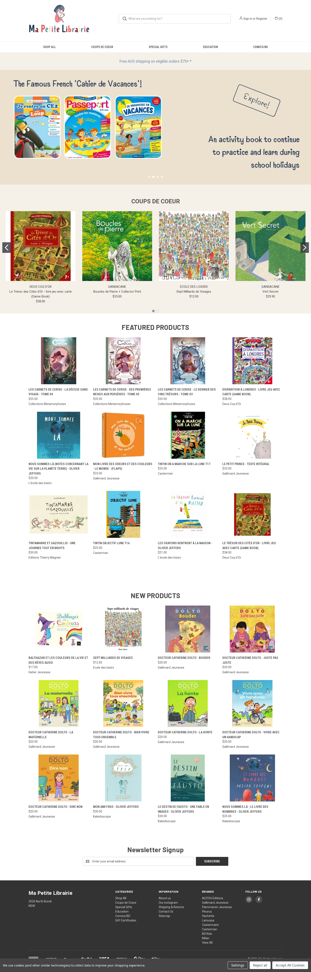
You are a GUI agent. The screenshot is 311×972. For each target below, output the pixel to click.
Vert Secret (270, 291)
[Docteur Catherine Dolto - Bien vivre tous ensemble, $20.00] (123, 703)
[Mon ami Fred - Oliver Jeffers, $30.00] (123, 778)
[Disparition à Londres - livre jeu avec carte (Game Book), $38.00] (252, 360)
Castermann (210, 925)
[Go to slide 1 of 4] (149, 177)
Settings (237, 965)
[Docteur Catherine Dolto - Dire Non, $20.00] (58, 778)
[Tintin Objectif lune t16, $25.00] (123, 514)
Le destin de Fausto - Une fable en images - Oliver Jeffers (183, 809)
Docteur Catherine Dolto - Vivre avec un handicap (250, 734)
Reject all (260, 965)
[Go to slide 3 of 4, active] (158, 177)
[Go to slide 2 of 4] (3, 123)
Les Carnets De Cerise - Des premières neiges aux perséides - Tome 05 (122, 392)
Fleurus (207, 911)
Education (210, 47)
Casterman (209, 929)
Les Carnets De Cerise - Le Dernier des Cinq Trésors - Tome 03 (187, 392)
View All (207, 942)
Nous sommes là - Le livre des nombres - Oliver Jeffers (245, 809)
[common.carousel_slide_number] (155, 127)
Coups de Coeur (102, 47)
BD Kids (207, 933)
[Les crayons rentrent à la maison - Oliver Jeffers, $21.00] (188, 514)
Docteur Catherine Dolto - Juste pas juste (250, 660)
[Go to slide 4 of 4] (307, 123)
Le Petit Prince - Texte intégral (246, 464)
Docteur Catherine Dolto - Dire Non (56, 807)
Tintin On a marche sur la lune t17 (184, 464)
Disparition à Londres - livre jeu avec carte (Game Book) (251, 392)
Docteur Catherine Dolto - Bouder (184, 658)
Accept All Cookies (290, 965)
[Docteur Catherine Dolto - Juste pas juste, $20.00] (252, 629)
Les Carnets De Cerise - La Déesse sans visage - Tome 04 (58, 392)
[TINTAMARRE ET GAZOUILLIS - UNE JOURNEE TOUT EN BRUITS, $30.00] (58, 514)
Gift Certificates (125, 920)
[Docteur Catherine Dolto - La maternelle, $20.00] (58, 703)
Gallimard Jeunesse (215, 902)
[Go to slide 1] (6, 247)
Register (261, 18)
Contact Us (166, 911)
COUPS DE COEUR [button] (155, 201)
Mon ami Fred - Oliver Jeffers (116, 807)
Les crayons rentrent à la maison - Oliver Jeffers (185, 545)
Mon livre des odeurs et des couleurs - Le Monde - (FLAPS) (122, 466)
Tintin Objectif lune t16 (111, 543)
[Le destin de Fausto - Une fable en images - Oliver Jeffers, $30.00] (188, 778)
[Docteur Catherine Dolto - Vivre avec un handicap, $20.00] (252, 703)
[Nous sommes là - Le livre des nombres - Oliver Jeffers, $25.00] (252, 778)
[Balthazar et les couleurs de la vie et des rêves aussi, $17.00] (58, 629)
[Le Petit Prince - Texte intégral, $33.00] (252, 435)
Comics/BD (260, 47)
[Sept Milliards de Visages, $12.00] (123, 629)
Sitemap (164, 916)
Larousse (208, 920)
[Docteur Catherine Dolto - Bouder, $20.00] (188, 629)
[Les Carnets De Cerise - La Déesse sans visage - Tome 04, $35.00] (58, 360)
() (280, 18)
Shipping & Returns (171, 907)
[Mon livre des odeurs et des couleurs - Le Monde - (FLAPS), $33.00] (123, 435)
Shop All (49, 47)
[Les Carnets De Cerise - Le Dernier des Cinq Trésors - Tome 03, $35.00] (188, 360)
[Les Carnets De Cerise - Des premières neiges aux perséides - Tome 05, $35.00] (123, 360)
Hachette (208, 916)
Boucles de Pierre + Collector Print (117, 291)
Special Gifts (158, 47)
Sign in (247, 18)
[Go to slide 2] (304, 247)
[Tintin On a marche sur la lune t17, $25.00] (188, 435)
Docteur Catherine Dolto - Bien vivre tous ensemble (121, 734)
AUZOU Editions (212, 898)
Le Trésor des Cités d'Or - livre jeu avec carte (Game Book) (249, 545)
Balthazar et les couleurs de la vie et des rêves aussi (58, 660)
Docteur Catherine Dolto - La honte (185, 732)
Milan (205, 938)
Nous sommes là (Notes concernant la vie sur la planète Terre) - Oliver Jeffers (58, 468)
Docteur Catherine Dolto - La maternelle (51, 734)
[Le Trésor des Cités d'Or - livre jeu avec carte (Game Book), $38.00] (252, 514)
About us (165, 898)
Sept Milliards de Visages (193, 291)
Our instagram (168, 902)
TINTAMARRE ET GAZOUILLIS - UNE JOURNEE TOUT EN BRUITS (52, 545)
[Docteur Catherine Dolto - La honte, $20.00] (188, 703)
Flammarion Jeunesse (217, 907)
